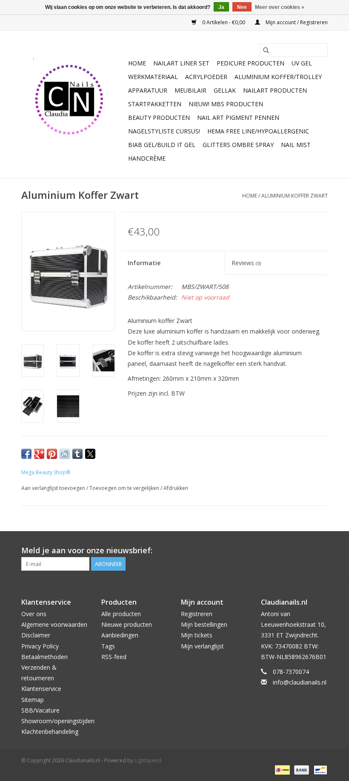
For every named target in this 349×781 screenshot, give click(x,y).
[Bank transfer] (300, 769)
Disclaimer (35, 635)
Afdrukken (175, 488)
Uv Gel (302, 63)
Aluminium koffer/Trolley (278, 77)
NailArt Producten (275, 90)
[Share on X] (90, 454)
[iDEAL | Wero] (281, 769)
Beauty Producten (159, 117)
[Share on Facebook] (26, 454)
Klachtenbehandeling (49, 731)
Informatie (144, 263)
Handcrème (147, 158)
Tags (108, 646)
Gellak (225, 90)
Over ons (33, 614)
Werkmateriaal (153, 77)
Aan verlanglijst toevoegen (53, 488)
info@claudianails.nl (299, 682)
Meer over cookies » (279, 7)
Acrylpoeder (206, 77)
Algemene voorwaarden (54, 624)
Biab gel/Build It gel (161, 145)
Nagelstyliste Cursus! (164, 131)
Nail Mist (296, 145)
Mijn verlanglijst (202, 646)
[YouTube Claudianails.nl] (305, 550)
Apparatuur (147, 90)
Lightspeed (147, 760)
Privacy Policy (40, 646)
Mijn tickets (196, 635)
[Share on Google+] (39, 454)
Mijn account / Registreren (296, 22)
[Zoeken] (266, 50)
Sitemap (32, 700)
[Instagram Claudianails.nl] (321, 550)
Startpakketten (154, 104)
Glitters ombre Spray (238, 145)
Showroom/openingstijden (57, 721)
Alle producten (121, 614)
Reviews (246, 263)
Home (137, 63)
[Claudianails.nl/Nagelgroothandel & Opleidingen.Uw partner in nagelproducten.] (73, 104)
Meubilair (190, 90)
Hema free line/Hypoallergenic (258, 131)
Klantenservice (41, 689)
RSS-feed (113, 657)
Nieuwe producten (126, 624)
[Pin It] (52, 454)
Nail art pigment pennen (238, 117)
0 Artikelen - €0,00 (223, 22)
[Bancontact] (319, 769)
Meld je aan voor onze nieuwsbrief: (86, 550)
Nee (242, 7)
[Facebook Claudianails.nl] (290, 550)
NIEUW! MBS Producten (226, 104)
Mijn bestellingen (204, 624)
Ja (221, 7)
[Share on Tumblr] (77, 454)
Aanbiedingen (119, 635)
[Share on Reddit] (65, 454)
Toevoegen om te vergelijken (124, 488)
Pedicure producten (250, 63)
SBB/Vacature (40, 710)
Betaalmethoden (44, 657)
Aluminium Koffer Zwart (294, 195)
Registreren (196, 614)
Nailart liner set (181, 63)
